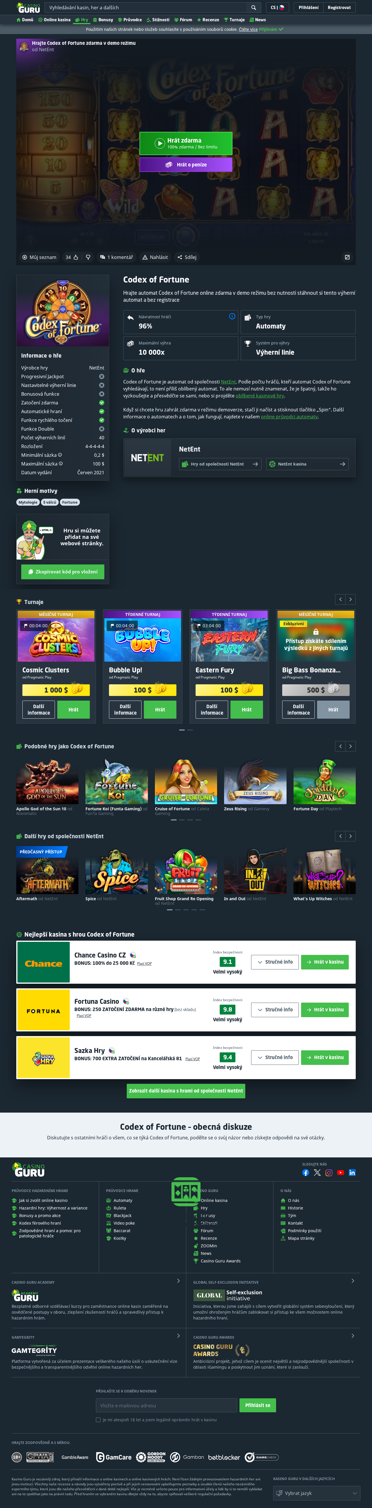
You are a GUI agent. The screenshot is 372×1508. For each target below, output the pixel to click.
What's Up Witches (323, 898)
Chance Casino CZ (101, 955)
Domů (27, 19)
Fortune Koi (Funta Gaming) (116, 811)
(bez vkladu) (185, 1009)
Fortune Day (318, 809)
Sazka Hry (90, 1050)
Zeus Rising (246, 809)
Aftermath (37, 898)
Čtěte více (248, 29)
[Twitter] (317, 1172)
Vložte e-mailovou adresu (122, 1401)
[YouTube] (340, 1172)
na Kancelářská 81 (137, 1058)
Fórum (186, 19)
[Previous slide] (340, 599)
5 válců (49, 502)
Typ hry (263, 316)
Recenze (211, 19)
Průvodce (133, 19)
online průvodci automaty (289, 416)
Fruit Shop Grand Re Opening (184, 901)
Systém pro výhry (272, 343)
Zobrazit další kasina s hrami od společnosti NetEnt (186, 1091)
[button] (187, 257)
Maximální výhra (155, 343)
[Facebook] (305, 1172)
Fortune (70, 502)
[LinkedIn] (352, 1172)
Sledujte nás (314, 1164)
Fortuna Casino (97, 1001)
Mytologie (28, 502)
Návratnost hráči (155, 316)
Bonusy (106, 19)
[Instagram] (329, 1172)
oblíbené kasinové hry (260, 395)
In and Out (245, 898)
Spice (101, 898)
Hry (84, 19)
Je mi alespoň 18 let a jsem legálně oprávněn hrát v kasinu (160, 1419)
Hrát (73, 709)
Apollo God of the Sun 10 (44, 811)
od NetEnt (43, 49)
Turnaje (237, 19)
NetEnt (228, 382)
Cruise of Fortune (182, 811)
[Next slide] (350, 599)
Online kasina (57, 19)
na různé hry (133, 1009)
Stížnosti (160, 19)
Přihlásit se (257, 1405)
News (260, 19)
